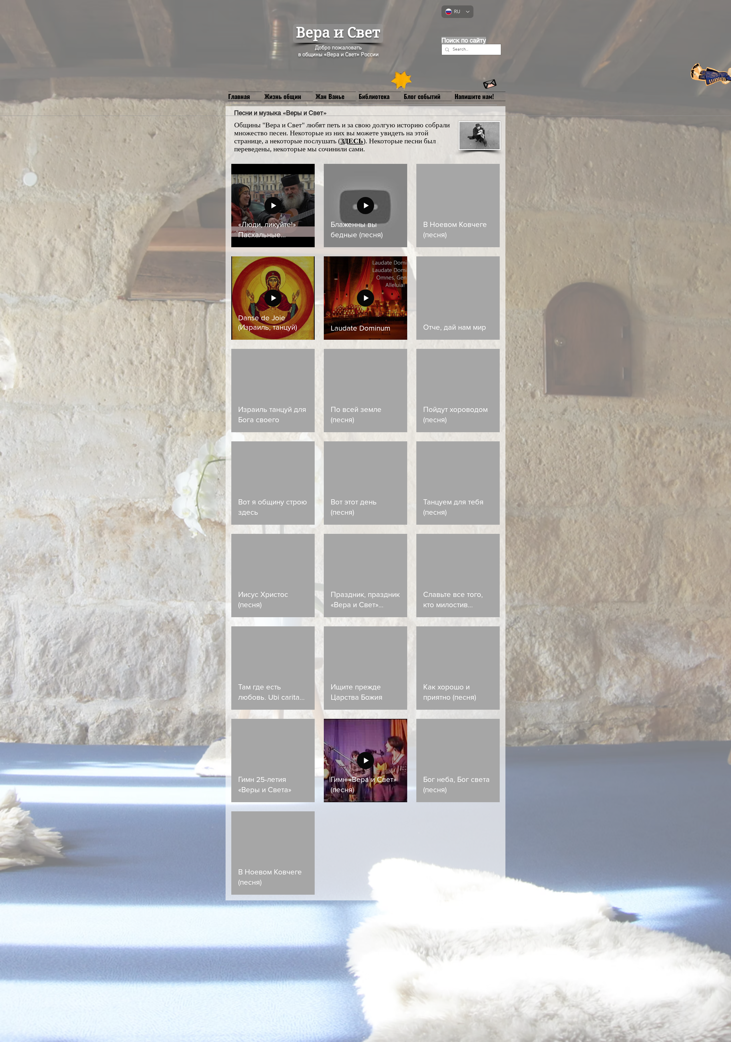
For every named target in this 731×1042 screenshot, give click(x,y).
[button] (335, 96)
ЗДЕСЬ (351, 141)
